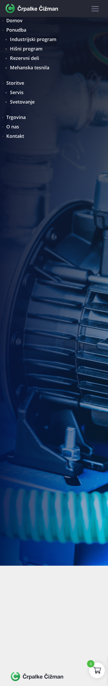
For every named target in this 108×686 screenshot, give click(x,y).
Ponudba (16, 30)
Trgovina (16, 117)
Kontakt (15, 136)
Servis (17, 92)
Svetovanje (22, 102)
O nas (12, 126)
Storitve (15, 83)
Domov (14, 20)
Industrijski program (33, 39)
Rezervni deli (24, 58)
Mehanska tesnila (29, 67)
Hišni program (26, 49)
